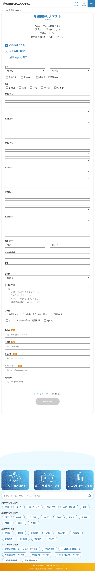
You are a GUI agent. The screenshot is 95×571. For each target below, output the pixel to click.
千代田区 (32, 517)
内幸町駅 (76, 533)
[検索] (89, 495)
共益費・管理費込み (48, 77)
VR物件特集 (49, 549)
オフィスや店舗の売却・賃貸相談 (24, 320)
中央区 (19, 517)
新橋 (7, 507)
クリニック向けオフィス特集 (68, 555)
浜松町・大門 (34, 507)
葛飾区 (20, 523)
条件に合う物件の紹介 (36, 314)
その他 (50, 320)
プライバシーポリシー (44, 394)
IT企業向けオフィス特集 (14, 555)
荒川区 (8, 523)
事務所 (12, 87)
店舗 (24, 87)
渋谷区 (59, 517)
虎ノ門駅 (23, 539)
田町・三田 (51, 507)
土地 (35, 87)
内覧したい (14, 314)
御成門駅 (61, 533)
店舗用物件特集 (11, 560)
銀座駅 (20, 533)
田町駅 (51, 539)
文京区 (84, 517)
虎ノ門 (19, 507)
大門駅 (47, 533)
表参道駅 (37, 539)
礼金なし (28, 77)
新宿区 (46, 517)
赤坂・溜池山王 (69, 507)
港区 (7, 517)
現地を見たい (60, 314)
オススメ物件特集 (30, 549)
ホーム (6, 10)
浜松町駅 (8, 539)
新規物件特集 (10, 549)
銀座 (84, 507)
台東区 (33, 523)
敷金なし (13, 77)
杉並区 (71, 517)
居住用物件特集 (31, 560)
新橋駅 (8, 533)
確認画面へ (47, 401)
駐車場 (60, 87)
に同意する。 (48, 394)
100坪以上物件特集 (69, 549)
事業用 (47, 87)
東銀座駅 (34, 533)
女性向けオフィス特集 (40, 555)
